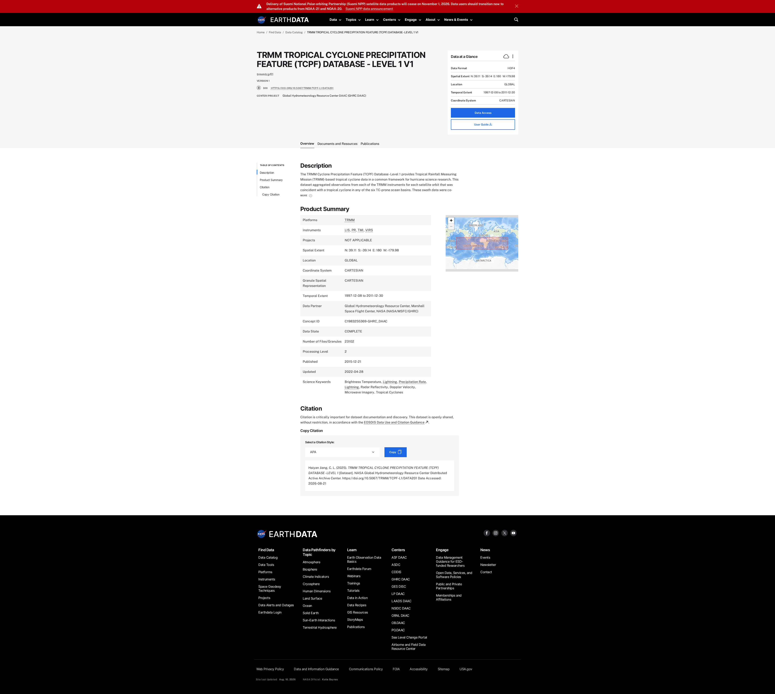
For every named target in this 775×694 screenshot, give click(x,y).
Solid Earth (311, 613)
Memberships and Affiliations (449, 597)
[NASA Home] (262, 20)
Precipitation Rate (412, 382)
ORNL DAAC (400, 616)
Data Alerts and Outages (276, 605)
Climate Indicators (316, 577)
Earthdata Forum (359, 569)
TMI (360, 230)
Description (267, 172)
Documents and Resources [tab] (337, 144)
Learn (369, 20)
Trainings (353, 583)
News (485, 550)
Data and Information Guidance (316, 669)
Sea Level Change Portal (409, 637)
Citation (264, 187)
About (430, 20)
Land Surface (312, 598)
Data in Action (357, 598)
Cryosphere (311, 584)
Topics (351, 20)
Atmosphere (311, 562)
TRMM (350, 220)
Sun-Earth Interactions (319, 620)
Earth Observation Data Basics (364, 559)
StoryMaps (355, 620)
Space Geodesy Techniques (269, 588)
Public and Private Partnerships (449, 586)
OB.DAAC (398, 623)
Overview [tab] (307, 143)
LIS (347, 230)
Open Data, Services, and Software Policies (454, 575)
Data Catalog (294, 32)
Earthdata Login (270, 612)
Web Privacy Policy (270, 669)
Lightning (390, 382)
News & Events (456, 20)
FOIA (396, 669)
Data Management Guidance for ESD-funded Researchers (450, 561)
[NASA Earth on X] (504, 533)
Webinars (353, 576)
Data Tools (266, 565)
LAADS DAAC (401, 601)
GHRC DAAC (401, 579)
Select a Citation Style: (319, 442)
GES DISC (399, 586)
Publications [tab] (370, 144)
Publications (355, 627)
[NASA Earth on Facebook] (487, 533)
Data (333, 20)
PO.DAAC (398, 630)
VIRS (369, 230)
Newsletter (488, 565)
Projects (264, 598)
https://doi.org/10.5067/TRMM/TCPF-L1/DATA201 (302, 88)
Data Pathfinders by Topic (319, 552)
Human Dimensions (316, 591)
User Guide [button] (481, 124)
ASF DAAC (399, 557)
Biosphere (310, 569)
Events (485, 557)
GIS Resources (357, 612)
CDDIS (396, 572)
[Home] (290, 19)
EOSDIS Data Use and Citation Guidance (394, 422)
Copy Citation (271, 194)
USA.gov (466, 669)
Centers (389, 20)
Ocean (307, 606)
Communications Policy (366, 669)
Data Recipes (356, 605)
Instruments (266, 579)
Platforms (265, 572)
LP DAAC (398, 594)
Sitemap (444, 669)
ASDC (396, 565)
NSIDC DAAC (401, 608)
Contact (486, 572)
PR (354, 230)
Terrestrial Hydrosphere (320, 627)
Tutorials (353, 590)
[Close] (517, 6)
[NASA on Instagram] (495, 533)
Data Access (483, 112)
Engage (411, 20)
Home (261, 32)
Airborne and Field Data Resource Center (409, 647)
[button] (306, 195)
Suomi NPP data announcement (369, 9)
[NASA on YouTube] (513, 533)
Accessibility (419, 669)
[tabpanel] (387, 329)
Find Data (275, 32)
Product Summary (271, 180)
